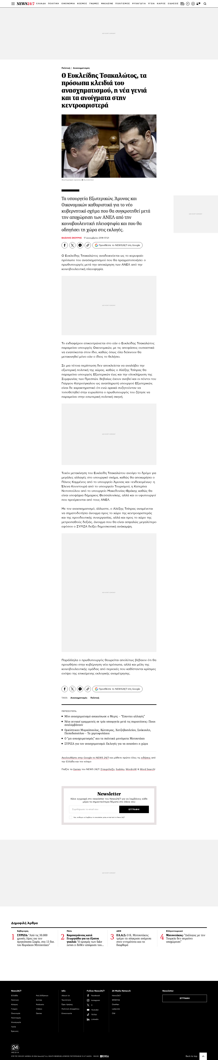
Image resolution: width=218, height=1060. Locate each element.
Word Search (147, 769)
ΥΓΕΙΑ (151, 4)
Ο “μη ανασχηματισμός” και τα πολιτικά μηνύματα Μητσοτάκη (105, 739)
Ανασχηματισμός (81, 68)
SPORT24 (116, 1000)
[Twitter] (72, 245)
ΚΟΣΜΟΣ (82, 4)
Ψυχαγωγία (16, 1022)
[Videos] (188, 4)
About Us (66, 995)
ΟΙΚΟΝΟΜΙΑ (68, 4)
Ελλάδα (14, 995)
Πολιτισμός (16, 1018)
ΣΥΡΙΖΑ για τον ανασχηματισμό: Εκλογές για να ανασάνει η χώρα (106, 744)
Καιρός (161, 4)
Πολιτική (66, 68)
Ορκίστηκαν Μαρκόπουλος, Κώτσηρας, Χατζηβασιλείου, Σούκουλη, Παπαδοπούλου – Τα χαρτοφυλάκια (108, 731)
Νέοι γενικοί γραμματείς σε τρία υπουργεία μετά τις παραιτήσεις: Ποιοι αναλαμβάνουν (110, 723)
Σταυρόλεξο (107, 769)
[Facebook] (65, 245)
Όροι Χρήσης (67, 1004)
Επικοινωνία (67, 1013)
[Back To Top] (203, 1056)
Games (77, 769)
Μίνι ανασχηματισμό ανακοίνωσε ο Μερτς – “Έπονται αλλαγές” (105, 716)
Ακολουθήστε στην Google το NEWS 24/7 (85, 758)
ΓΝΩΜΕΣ (94, 4)
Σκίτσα (39, 1000)
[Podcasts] (193, 4)
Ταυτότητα (66, 1000)
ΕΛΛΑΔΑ (41, 4)
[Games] (198, 4)
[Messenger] (80, 245)
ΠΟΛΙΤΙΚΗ (53, 4)
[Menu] (13, 3)
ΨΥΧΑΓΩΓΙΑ (139, 4)
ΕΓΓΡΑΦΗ (185, 998)
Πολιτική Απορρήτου (70, 1009)
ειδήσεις (146, 758)
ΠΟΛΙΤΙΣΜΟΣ (122, 4)
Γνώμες (14, 1009)
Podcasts (40, 1004)
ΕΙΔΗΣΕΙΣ (173, 4)
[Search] (205, 4)
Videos (39, 1009)
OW (113, 1013)
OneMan (115, 1004)
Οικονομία (15, 1013)
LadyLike (116, 1009)
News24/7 (116, 995)
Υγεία (13, 1027)
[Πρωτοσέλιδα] (182, 4)
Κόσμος (14, 1004)
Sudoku (120, 769)
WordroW (131, 769)
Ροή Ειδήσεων (42, 995)
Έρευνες (15, 1031)
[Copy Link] (88, 245)
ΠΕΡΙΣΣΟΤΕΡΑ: (69, 711)
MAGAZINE (107, 4)
